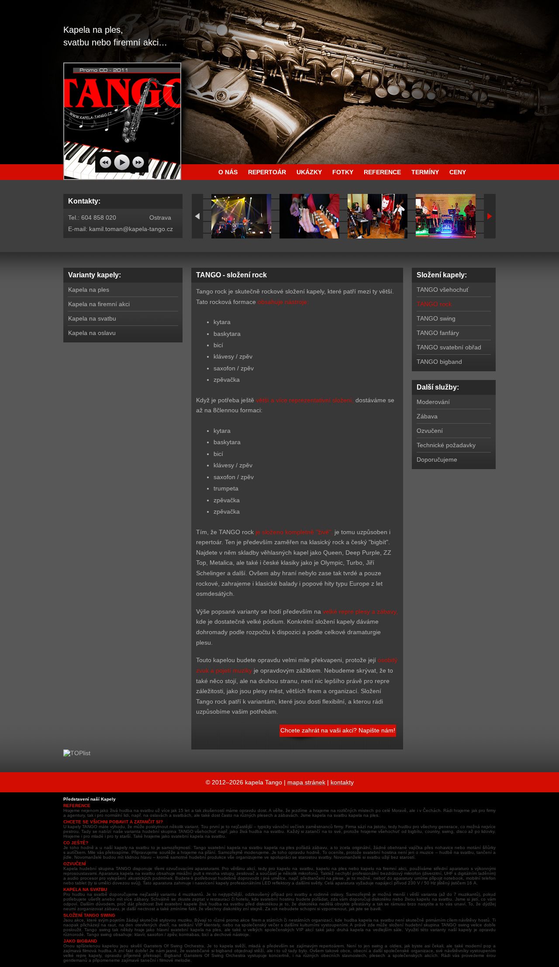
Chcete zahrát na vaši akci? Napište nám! (337, 730)
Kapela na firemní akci (99, 303)
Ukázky (309, 172)
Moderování (433, 401)
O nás (228, 172)
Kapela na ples (88, 289)
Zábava (427, 416)
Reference (382, 172)
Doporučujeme (437, 459)
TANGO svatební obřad (449, 347)
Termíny (425, 172)
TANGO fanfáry (438, 332)
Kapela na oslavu (92, 332)
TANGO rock (434, 303)
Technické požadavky (446, 445)
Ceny (457, 172)
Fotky (342, 172)
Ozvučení (430, 430)
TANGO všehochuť (443, 289)
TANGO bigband (439, 361)
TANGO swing (436, 318)
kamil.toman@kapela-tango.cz (131, 228)
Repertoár (267, 172)
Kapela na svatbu (92, 318)
